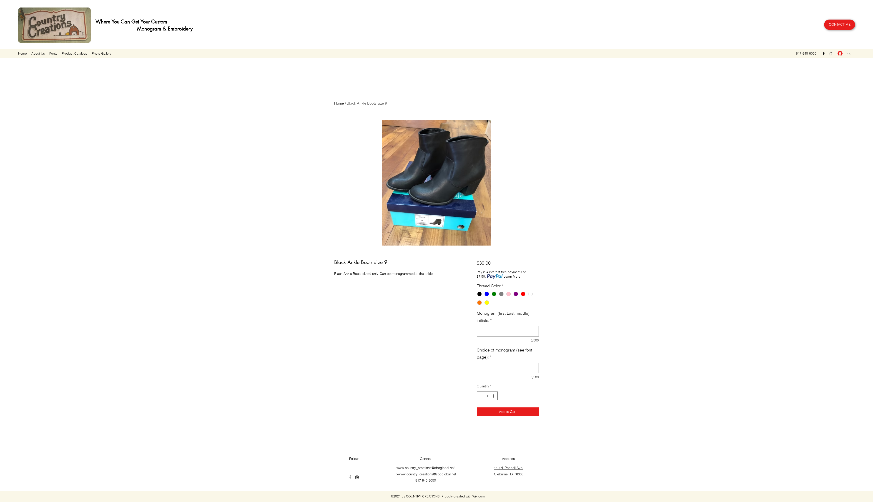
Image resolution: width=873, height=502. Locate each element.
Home (339, 103)
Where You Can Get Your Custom (130, 21)
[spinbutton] (487, 396)
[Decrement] (480, 396)
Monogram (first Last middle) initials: (503, 317)
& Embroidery (177, 28)
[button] (75, 53)
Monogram (127, 28)
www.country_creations (413, 468)
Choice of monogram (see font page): (504, 353)
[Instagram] (830, 53)
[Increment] (494, 396)
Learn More (512, 276)
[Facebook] (823, 53)
